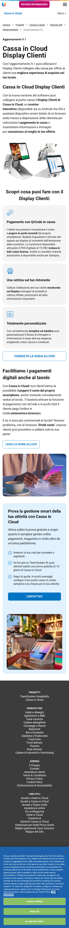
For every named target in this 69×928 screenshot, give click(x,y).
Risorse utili (56, 25)
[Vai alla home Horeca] (4, 4)
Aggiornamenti (10, 29)
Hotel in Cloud (34, 814)
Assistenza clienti (34, 772)
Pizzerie (34, 746)
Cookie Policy (35, 782)
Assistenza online (34, 808)
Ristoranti (34, 729)
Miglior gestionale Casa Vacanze (34, 828)
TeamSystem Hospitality (34, 696)
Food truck (34, 739)
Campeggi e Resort (34, 725)
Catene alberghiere (35, 722)
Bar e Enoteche (34, 732)
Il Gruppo (34, 765)
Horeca (6, 25)
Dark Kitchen (34, 749)
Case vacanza (34, 719)
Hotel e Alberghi (34, 712)
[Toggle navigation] (65, 4)
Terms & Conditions (34, 775)
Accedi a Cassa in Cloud (34, 801)
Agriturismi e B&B (34, 715)
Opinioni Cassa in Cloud (34, 821)
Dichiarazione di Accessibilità (34, 785)
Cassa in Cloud (37, 25)
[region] (34, 887)
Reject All (34, 911)
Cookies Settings (34, 901)
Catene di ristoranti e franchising (34, 752)
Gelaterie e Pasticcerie (35, 735)
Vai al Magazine (34, 811)
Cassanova (34, 818)
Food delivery (34, 742)
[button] (34, 356)
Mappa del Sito (35, 831)
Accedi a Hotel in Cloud (34, 798)
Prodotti (20, 25)
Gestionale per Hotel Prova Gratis (34, 825)
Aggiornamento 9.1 (33, 29)
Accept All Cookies (34, 921)
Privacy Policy (34, 778)
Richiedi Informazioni (34, 4)
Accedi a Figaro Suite (34, 804)
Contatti (34, 768)
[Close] (65, 851)
